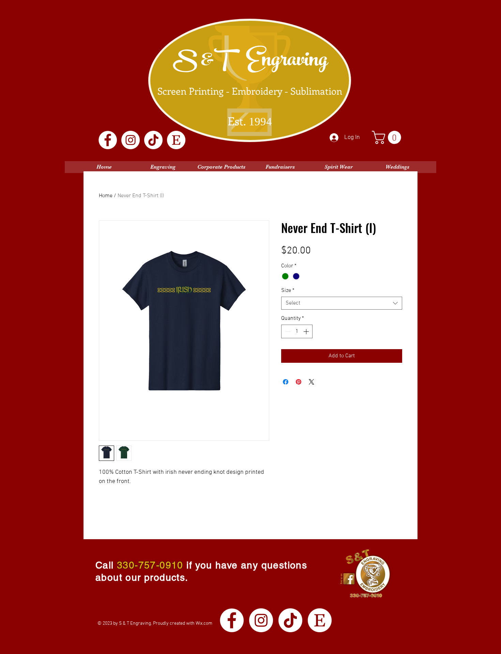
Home (105, 195)
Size (287, 290)
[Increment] (307, 331)
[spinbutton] (297, 331)
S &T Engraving (250, 62)
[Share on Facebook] (286, 382)
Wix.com (204, 623)
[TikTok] (153, 140)
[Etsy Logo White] (176, 140)
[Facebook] (107, 140)
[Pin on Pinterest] (298, 382)
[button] (388, 137)
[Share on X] (311, 382)
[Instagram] (130, 140)
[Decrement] (287, 331)
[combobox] (341, 303)
